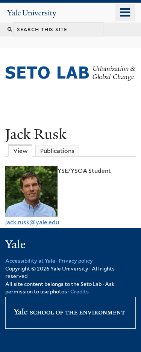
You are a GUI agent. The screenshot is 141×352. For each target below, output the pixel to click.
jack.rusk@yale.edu (32, 222)
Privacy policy (76, 261)
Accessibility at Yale (30, 261)
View (22, 150)
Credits (79, 292)
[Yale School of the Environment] (69, 309)
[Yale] (16, 245)
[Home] (7, 99)
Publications (57, 150)
